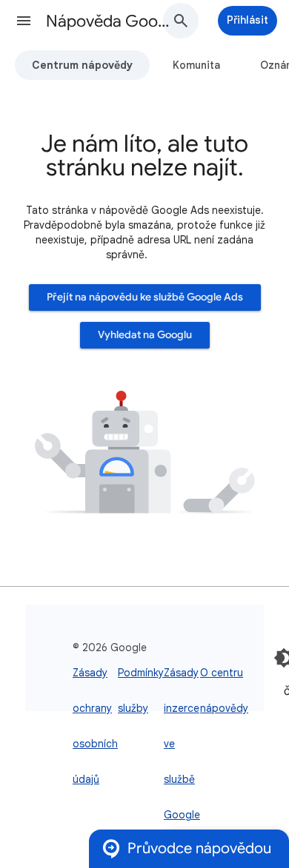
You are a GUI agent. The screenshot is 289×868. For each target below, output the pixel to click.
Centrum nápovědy (82, 65)
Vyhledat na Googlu (145, 335)
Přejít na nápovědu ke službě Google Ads (145, 297)
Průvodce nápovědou (199, 848)
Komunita (196, 65)
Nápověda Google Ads (112, 21)
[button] (23, 20)
